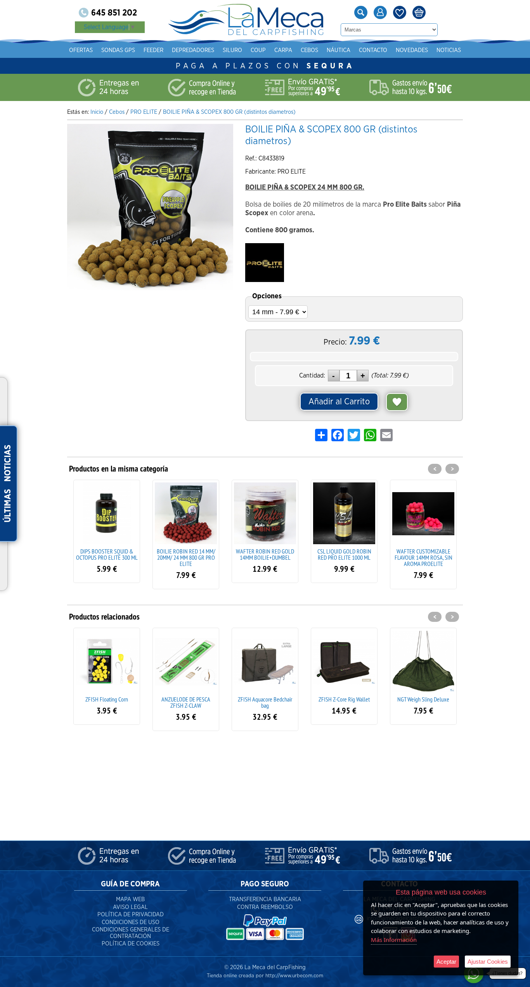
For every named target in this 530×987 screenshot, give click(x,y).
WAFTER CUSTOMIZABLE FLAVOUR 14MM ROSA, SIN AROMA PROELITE (344, 557)
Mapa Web (130, 899)
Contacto (373, 50)
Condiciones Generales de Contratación (130, 933)
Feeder (153, 50)
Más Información (394, 939)
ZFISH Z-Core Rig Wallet (265, 699)
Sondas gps (118, 50)
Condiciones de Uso (130, 922)
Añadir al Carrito (339, 401)
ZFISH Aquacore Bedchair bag (186, 702)
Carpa (283, 50)
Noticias (448, 50)
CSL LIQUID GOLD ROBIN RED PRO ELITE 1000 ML (265, 554)
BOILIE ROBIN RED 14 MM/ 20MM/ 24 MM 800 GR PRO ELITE (107, 557)
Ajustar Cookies (488, 961)
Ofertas (81, 50)
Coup (258, 50)
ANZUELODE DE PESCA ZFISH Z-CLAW (106, 702)
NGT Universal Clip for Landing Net (423, 702)
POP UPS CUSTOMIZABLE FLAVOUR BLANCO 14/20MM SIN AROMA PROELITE (423, 557)
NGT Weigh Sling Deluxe (344, 699)
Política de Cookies (130, 944)
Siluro (232, 50)
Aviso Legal (130, 907)
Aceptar (446, 961)
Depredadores (193, 50)
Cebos (309, 50)
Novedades (412, 50)
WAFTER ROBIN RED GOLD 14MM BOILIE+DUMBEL (186, 554)
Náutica (338, 50)
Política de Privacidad (130, 914)
